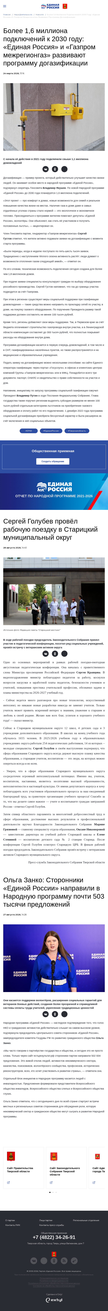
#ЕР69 (29, 431)
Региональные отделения (86, 1220)
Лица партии (45, 1220)
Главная (7, 15)
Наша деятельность (23, 15)
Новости (40, 15)
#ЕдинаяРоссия (51, 431)
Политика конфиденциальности (54, 1281)
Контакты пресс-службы (51, 1225)
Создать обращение (52, 461)
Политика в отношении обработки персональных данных (54, 1283)
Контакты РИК (12, 1225)
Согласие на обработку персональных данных (54, 1286)
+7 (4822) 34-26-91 (54, 1237)
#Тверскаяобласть (77, 431)
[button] (49, 1192)
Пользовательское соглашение (54, 1278)
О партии (10, 1220)
